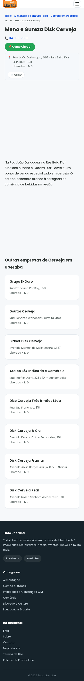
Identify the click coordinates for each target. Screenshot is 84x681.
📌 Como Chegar (20, 47)
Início (8, 16)
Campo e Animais (15, 586)
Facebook (12, 558)
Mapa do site (12, 648)
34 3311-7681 (18, 38)
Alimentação (11, 580)
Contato (8, 642)
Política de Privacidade (18, 660)
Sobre (7, 636)
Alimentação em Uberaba (31, 16)
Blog (6, 631)
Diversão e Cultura (15, 604)
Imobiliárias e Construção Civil (23, 592)
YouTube (32, 558)
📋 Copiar (16, 75)
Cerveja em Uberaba (64, 16)
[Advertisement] (42, 216)
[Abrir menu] (77, 4)
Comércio (9, 598)
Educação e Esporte (16, 609)
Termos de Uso (13, 654)
